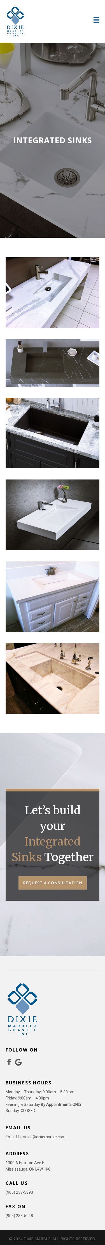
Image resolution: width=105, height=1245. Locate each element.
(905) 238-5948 (19, 1215)
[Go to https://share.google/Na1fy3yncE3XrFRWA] (18, 1062)
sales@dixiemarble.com (44, 1137)
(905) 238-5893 (19, 1192)
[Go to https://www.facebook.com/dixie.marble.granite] (9, 1063)
